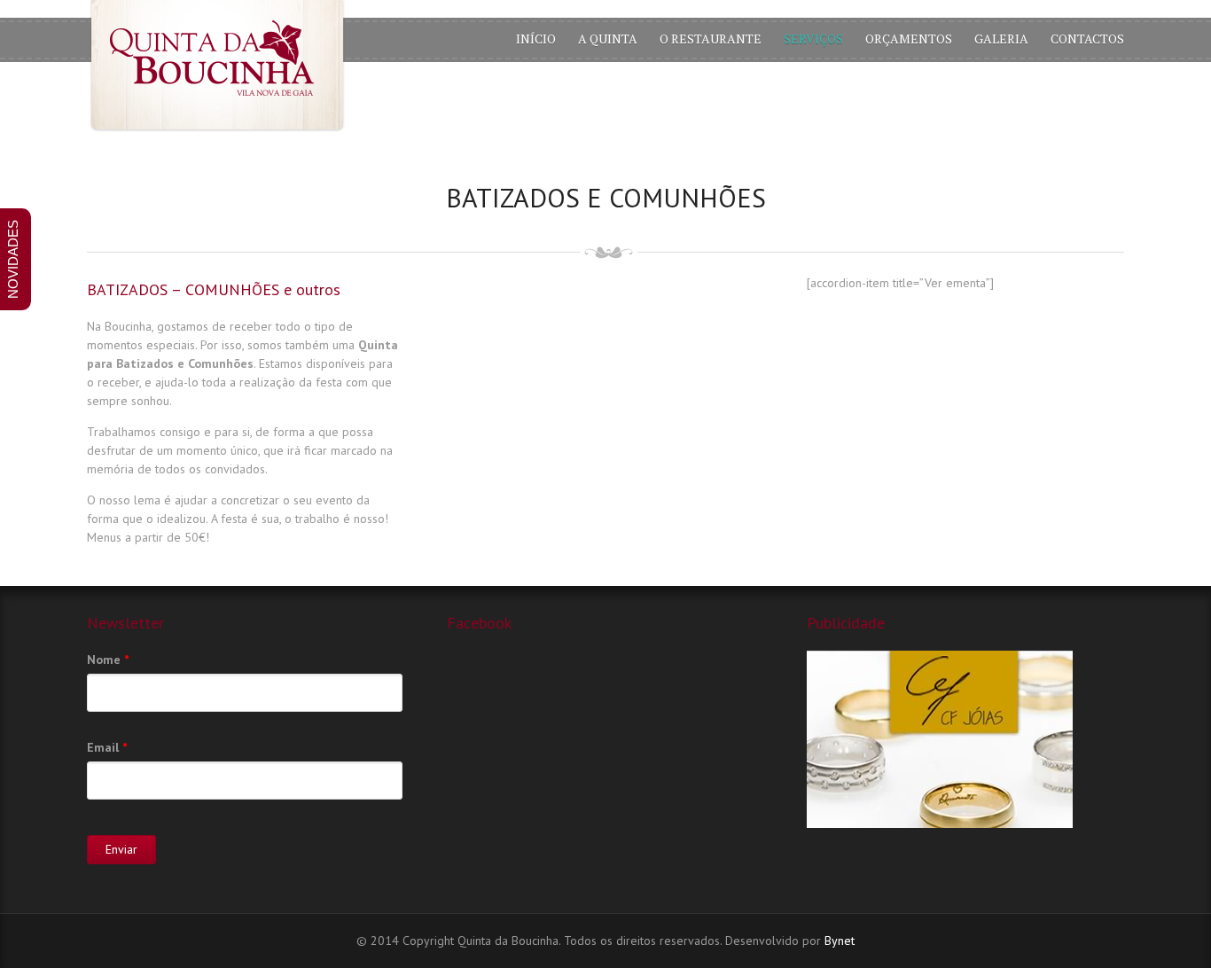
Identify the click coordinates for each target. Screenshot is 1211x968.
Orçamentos (908, 38)
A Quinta (607, 38)
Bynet (839, 940)
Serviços (813, 38)
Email (107, 747)
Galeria (1001, 38)
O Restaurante (711, 38)
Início (536, 38)
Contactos (1087, 38)
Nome (108, 659)
